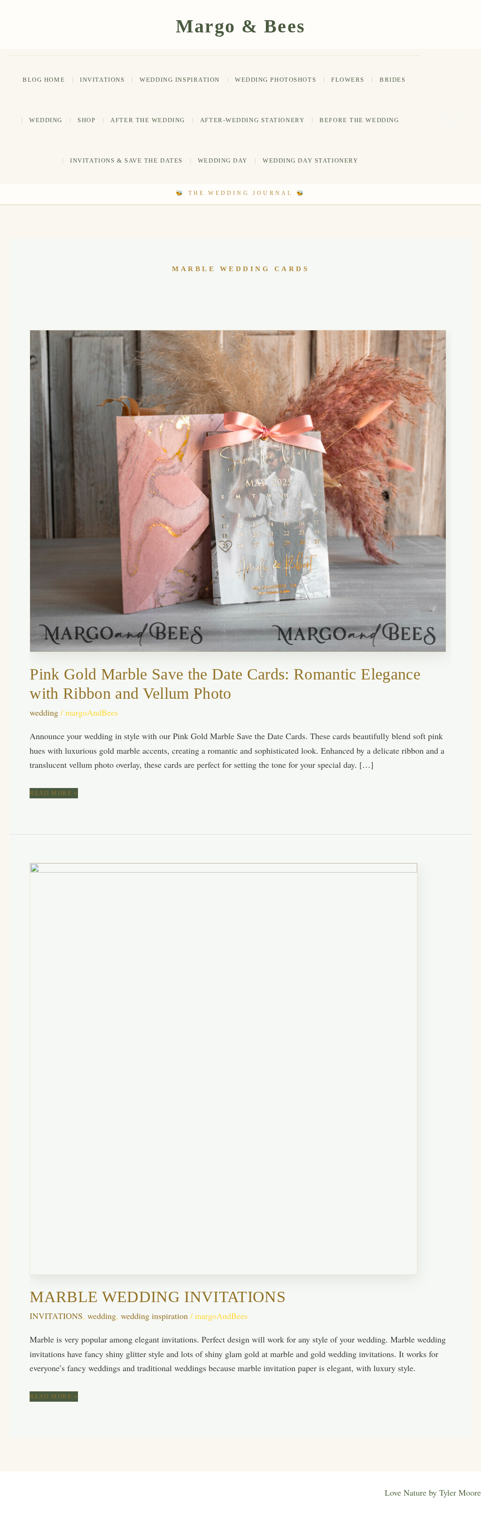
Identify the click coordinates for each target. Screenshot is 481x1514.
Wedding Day (223, 160)
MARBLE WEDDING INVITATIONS (158, 1296)
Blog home (44, 79)
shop (86, 120)
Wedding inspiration (180, 79)
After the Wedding (147, 120)
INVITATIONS (102, 79)
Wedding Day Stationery (310, 160)
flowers (348, 79)
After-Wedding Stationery (252, 120)
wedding (45, 120)
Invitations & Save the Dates (126, 160)
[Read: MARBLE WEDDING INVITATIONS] (224, 1067)
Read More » (54, 793)
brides (392, 79)
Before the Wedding (359, 120)
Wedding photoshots (275, 79)
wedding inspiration (154, 1315)
